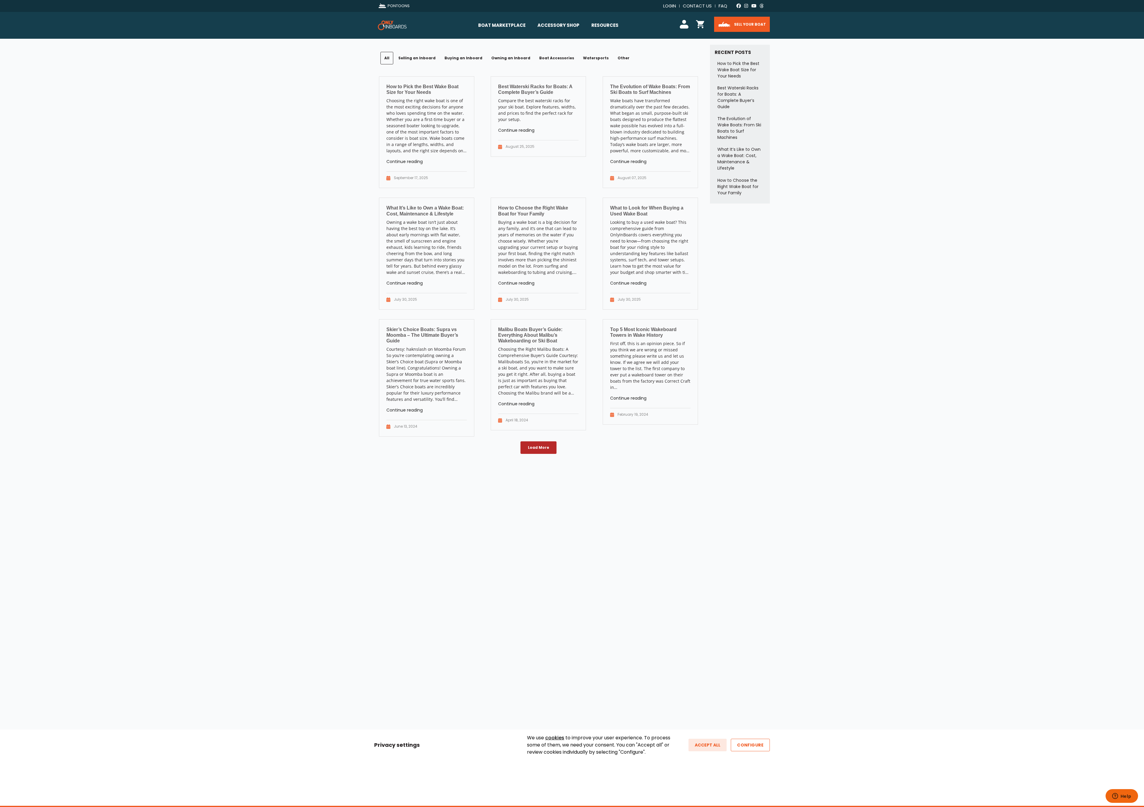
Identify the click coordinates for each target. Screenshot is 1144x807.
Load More (538, 447)
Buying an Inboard (463, 57)
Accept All (707, 745)
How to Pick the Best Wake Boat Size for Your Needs (738, 69)
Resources (604, 25)
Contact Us (697, 6)
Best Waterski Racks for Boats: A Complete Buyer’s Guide (737, 97)
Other (623, 57)
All (386, 57)
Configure (750, 745)
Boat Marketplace (502, 25)
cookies (554, 737)
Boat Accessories (556, 57)
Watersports (596, 57)
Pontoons (399, 6)
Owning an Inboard (510, 57)
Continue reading (404, 161)
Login (669, 6)
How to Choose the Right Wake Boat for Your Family (737, 186)
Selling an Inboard (417, 57)
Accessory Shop (558, 25)
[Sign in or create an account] (685, 23)
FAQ (723, 6)
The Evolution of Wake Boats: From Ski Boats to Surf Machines (739, 128)
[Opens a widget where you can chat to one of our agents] (1121, 796)
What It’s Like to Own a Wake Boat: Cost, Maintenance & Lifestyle (739, 158)
